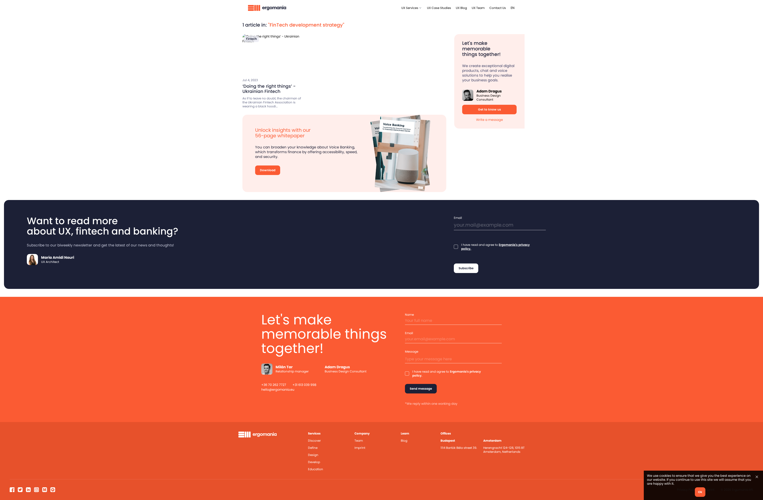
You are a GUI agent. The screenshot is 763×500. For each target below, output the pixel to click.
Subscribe (466, 268)
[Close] (757, 477)
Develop (314, 462)
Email (458, 218)
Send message (421, 389)
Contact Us (497, 8)
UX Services (409, 8)
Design (313, 455)
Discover (314, 440)
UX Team (478, 8)
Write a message (489, 119)
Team (358, 440)
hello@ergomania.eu (277, 389)
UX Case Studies (439, 8)
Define (313, 448)
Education (315, 469)
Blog (404, 440)
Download (267, 170)
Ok (700, 492)
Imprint (359, 448)
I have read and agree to (495, 247)
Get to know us (489, 109)
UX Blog (461, 8)
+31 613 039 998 (304, 385)
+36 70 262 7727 (273, 385)
